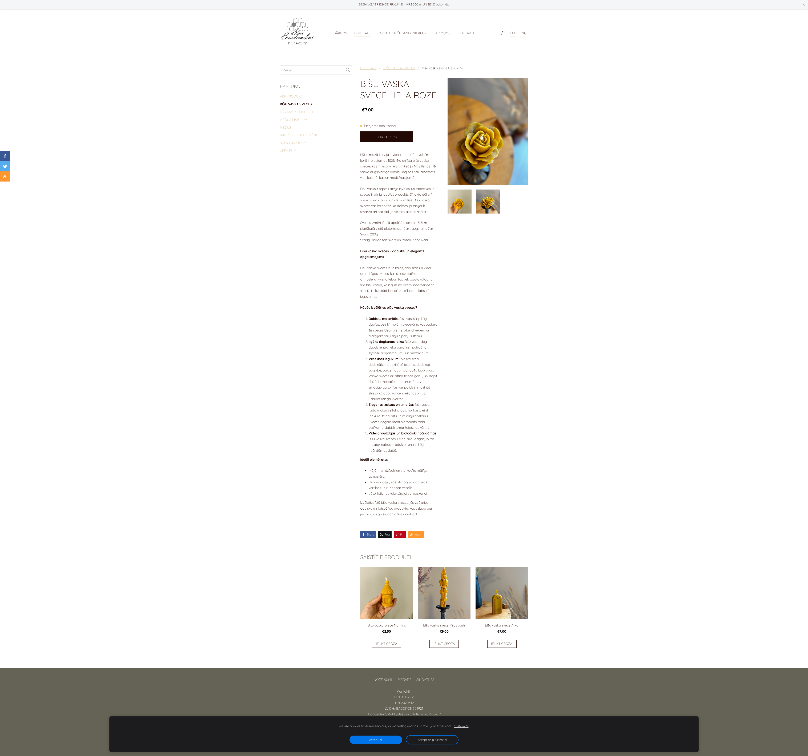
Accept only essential (432, 740)
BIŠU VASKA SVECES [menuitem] (296, 104)
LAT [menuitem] (513, 33)
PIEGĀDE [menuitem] (404, 679)
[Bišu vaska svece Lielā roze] (460, 202)
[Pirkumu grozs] (503, 33)
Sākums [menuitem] (340, 33)
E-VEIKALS (368, 68)
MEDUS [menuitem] (285, 127)
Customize (461, 726)
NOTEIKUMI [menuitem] (383, 679)
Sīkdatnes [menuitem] (425, 679)
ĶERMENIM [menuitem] (288, 150)
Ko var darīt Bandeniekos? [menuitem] (402, 33)
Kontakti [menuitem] (465, 33)
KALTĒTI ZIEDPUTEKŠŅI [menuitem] (298, 135)
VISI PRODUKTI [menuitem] (292, 96)
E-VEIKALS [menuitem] (362, 33)
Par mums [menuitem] (441, 33)
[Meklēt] (348, 69)
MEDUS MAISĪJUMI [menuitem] (294, 120)
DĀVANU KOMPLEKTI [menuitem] (296, 112)
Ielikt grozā (386, 137)
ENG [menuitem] (523, 33)
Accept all (376, 740)
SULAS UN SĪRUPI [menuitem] (293, 143)
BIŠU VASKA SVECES (399, 68)
